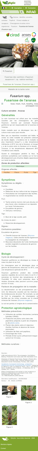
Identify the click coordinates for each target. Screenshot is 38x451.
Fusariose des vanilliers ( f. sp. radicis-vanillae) (19, 78)
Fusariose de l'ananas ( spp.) (19, 84)
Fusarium (14, 26)
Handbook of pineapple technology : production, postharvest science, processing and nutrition (17, 364)
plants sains (14, 323)
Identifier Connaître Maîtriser (27, 3)
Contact (3, 448)
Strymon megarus (25, 300)
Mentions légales (6, 444)
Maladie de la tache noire (19, 89)
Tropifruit (12, 20)
